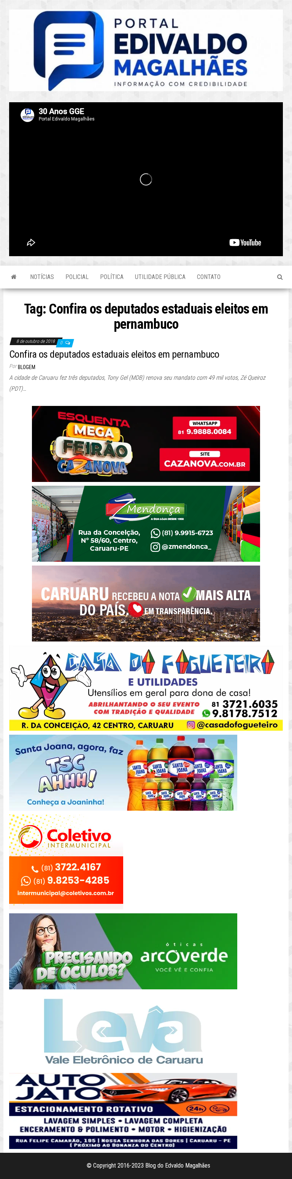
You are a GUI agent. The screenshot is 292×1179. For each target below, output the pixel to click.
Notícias (42, 276)
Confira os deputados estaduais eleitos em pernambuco (114, 354)
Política (112, 276)
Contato (209, 276)
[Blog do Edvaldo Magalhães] (13, 277)
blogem (26, 367)
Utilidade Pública (160, 276)
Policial (77, 276)
